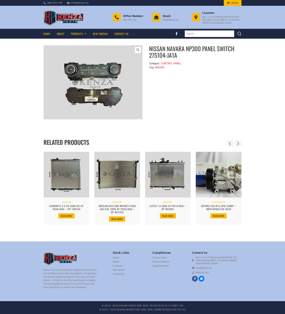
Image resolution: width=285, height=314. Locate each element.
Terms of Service (160, 261)
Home (116, 257)
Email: (167, 16)
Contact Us (118, 274)
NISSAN (159, 67)
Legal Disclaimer (160, 265)
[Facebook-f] (176, 33)
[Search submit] (239, 34)
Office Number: (133, 16)
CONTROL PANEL (171, 63)
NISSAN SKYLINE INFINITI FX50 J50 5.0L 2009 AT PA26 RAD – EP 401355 (117, 209)
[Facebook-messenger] (201, 279)
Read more (66, 216)
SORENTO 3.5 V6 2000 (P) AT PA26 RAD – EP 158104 (66, 208)
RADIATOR (66, 202)
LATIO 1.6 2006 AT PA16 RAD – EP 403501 (167, 208)
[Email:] (156, 17)
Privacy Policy (159, 257)
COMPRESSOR (218, 202)
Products (117, 265)
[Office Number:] (117, 17)
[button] (230, 143)
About (116, 261)
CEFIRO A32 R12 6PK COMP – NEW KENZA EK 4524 (218, 208)
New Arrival (119, 270)
